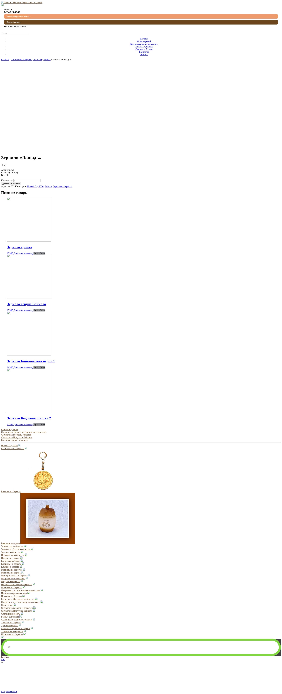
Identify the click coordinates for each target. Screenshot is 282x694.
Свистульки (7, 605)
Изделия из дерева (10, 558)
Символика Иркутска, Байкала (26, 59)
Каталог (144, 38)
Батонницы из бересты (12, 448)
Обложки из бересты (11, 587)
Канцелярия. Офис (10, 561)
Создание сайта (9, 691)
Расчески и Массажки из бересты (18, 599)
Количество (7, 180)
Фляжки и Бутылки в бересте (15, 628)
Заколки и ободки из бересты (15, 549)
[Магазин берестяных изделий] (21, 2)
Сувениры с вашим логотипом (16, 619)
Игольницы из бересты (12, 555)
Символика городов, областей (16, 434)
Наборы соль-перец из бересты (16, 584)
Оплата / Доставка (144, 46)
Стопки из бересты (10, 614)
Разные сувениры (10, 616)
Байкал (47, 59)
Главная (5, 59)
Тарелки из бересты (11, 622)
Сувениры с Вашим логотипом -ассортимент (23, 432)
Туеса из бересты (9, 625)
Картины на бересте (11, 564)
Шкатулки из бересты (12, 634)
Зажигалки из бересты (12, 546)
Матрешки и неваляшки (13, 578)
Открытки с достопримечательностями (20, 590)
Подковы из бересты (11, 596)
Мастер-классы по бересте (14, 575)
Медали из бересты (10, 581)
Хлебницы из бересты (12, 631)
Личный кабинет (13, 22)
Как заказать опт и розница (144, 44)
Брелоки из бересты (11, 491)
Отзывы (144, 54)
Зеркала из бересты (62, 186)
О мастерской (144, 41)
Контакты (144, 52)
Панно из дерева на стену (14, 593)
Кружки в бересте (10, 567)
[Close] (2, 662)
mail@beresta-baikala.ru (15, 29)
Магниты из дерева (11, 572)
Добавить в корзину (11, 183)
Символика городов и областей (17, 608)
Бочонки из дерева (10, 543)
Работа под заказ (9, 429)
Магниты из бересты (11, 569)
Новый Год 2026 (35, 186)
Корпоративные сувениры (14, 440)
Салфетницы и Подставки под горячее (20, 602)
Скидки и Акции (144, 49)
